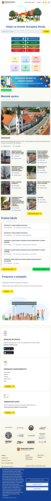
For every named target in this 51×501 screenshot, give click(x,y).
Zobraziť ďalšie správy (33, 213)
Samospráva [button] (25, 61)
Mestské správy (29, 457)
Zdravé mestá (34, 42)
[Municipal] (42, 427)
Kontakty (39, 2)
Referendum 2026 (34, 50)
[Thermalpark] (31, 435)
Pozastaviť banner (6, 90)
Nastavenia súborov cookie (37, 480)
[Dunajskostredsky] (8, 428)
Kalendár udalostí (34, 38)
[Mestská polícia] (8, 432)
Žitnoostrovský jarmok (34, 46)
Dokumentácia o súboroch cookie (9, 497)
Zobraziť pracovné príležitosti (40, 269)
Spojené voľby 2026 (16, 50)
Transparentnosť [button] (25, 70)
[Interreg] (42, 442)
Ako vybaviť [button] (15, 70)
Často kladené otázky (29, 2)
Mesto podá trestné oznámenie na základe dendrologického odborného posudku (17, 168)
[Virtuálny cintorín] (42, 433)
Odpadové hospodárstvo (17, 42)
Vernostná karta (17, 46)
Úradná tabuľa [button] (36, 61)
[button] (49, 2)
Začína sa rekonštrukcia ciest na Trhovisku (43, 182)
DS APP (17, 38)
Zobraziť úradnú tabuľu (8, 269)
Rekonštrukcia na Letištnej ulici (42, 167)
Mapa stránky (40, 455)
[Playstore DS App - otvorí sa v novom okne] (9, 348)
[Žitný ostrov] (20, 435)
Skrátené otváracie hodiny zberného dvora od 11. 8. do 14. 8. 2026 (18, 152)
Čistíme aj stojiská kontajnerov (16, 182)
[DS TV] (20, 441)
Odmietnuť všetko (37, 484)
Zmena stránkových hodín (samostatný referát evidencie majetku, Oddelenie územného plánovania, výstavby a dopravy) (43, 154)
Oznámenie (5, 138)
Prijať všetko (37, 488)
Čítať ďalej (8, 292)
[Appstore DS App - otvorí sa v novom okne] (9, 352)
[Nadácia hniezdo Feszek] (20, 428)
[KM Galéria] (31, 441)
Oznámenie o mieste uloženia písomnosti (15, 225)
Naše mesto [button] (15, 61)
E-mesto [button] (36, 70)
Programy (39, 457)
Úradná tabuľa (29, 459)
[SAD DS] (8, 441)
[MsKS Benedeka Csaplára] (31, 426)
